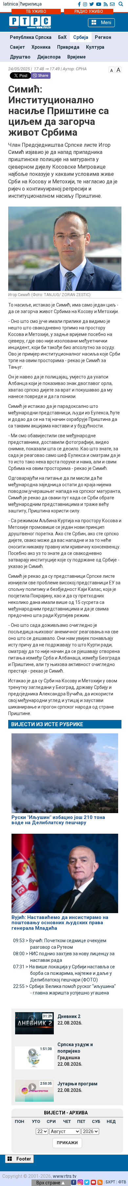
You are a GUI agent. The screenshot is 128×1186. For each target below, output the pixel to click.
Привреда (68, 47)
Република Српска (31, 37)
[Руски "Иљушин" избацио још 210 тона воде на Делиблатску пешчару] (64, 770)
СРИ (51, 1121)
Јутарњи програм (77, 1083)
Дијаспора (49, 56)
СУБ (96, 1121)
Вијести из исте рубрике (47, 724)
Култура (95, 47)
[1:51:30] (34, 1057)
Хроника (41, 47)
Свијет (17, 47)
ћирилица (31, 4)
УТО (36, 1121)
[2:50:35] (34, 1090)
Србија (80, 37)
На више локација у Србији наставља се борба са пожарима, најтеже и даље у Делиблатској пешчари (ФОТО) (64, 973)
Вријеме (76, 56)
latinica (10, 4)
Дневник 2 (68, 1016)
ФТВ (122, 1182)
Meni (105, 22)
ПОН (19, 1121)
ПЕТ (81, 1121)
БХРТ (110, 1182)
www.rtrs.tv (64, 1176)
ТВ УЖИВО (36, 11)
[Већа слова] (118, 69)
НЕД (111, 1121)
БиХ (62, 37)
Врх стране (48, 1182)
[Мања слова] (112, 69)
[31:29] (34, 1023)
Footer (23, 1158)
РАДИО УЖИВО (89, 11)
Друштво (20, 56)
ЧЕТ (67, 1121)
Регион (103, 37)
